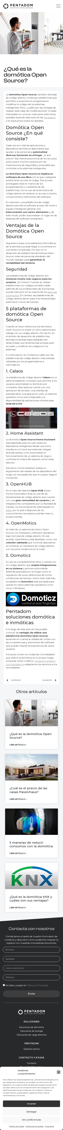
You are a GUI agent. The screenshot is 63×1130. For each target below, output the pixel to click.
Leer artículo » (18, 745)
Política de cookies (16, 1126)
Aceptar (31, 1103)
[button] (58, 1072)
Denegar (31, 1111)
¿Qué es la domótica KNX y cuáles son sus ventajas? (31, 898)
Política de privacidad (35, 1126)
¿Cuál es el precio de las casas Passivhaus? (28, 790)
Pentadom (50, 117)
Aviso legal (49, 1126)
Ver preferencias (31, 1119)
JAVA (9, 510)
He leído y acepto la (26, 985)
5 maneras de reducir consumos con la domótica (31, 844)
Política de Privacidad (37, 985)
